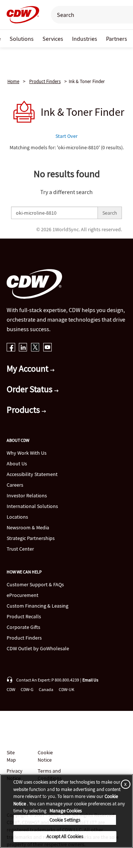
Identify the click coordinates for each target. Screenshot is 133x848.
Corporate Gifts (23, 627)
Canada (46, 689)
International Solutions (32, 506)
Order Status (30, 389)
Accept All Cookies (65, 836)
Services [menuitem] (52, 38)
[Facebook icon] (11, 348)
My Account (28, 368)
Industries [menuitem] (84, 38)
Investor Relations (27, 495)
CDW (11, 689)
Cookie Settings (65, 820)
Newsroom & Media (28, 527)
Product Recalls (24, 616)
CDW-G (27, 689)
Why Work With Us (27, 453)
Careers (15, 485)
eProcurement (22, 595)
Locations (17, 517)
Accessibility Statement (32, 474)
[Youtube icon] (47, 348)
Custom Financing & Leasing (37, 605)
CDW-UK (66, 689)
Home (13, 81)
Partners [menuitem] (116, 38)
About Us (17, 463)
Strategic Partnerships (31, 538)
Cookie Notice (45, 756)
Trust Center (20, 548)
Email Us (90, 680)
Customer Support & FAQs (35, 584)
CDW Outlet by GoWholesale (38, 648)
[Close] (124, 783)
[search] (88, 15)
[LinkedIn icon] (23, 348)
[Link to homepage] (20, 15)
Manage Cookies (66, 811)
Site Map (11, 756)
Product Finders (45, 81)
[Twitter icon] (35, 348)
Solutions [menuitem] (22, 38)
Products (24, 409)
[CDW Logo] (20, 15)
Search (109, 213)
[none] (21, 38)
